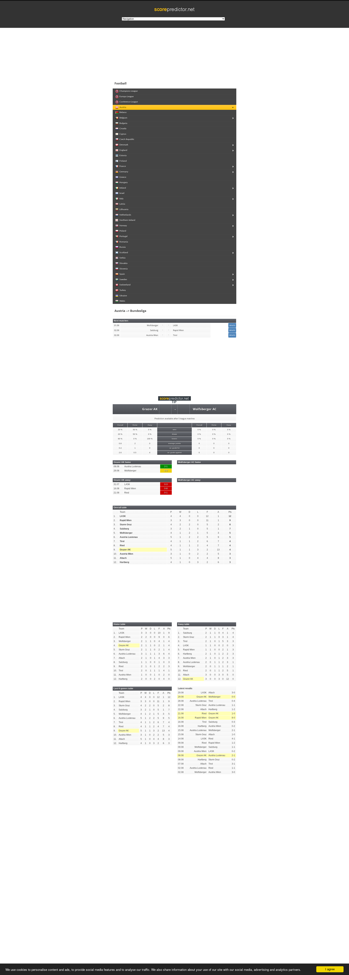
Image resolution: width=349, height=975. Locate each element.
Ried (122, 545)
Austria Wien (126, 554)
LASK (123, 516)
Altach (123, 558)
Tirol (122, 541)
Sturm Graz (126, 524)
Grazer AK (150, 409)
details (232, 325)
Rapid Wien (125, 520)
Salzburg (124, 528)
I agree (330, 969)
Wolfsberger (126, 533)
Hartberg (124, 562)
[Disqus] (174, 827)
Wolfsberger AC (204, 409)
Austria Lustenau (129, 537)
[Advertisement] (198, 53)
